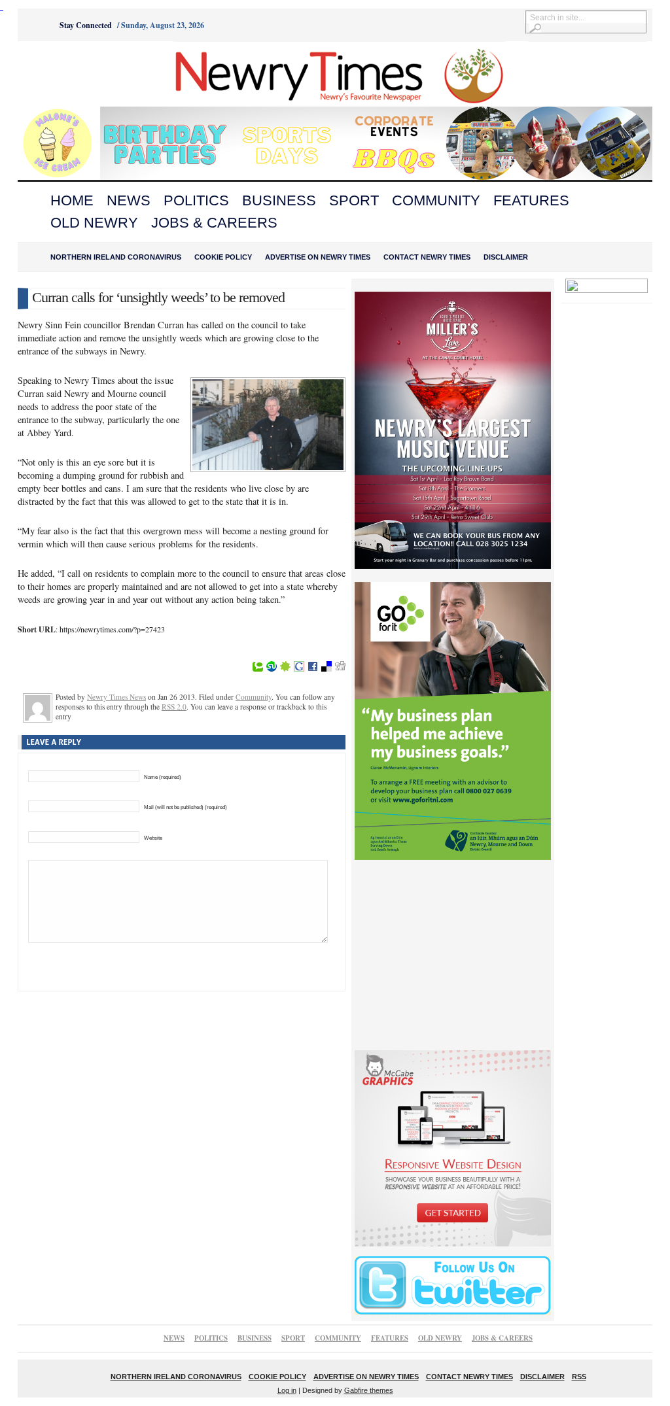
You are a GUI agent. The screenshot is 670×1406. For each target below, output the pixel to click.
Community (436, 200)
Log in (286, 1390)
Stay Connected (86, 25)
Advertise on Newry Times (317, 257)
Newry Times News (116, 697)
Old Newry (94, 222)
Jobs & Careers (214, 222)
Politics (196, 200)
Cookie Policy (223, 257)
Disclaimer (506, 257)
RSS (579, 1376)
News (128, 200)
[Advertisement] (90, 74)
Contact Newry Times (426, 257)
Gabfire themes (368, 1390)
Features (531, 200)
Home (72, 200)
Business (279, 200)
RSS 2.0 (174, 707)
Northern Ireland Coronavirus (115, 257)
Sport (354, 200)
